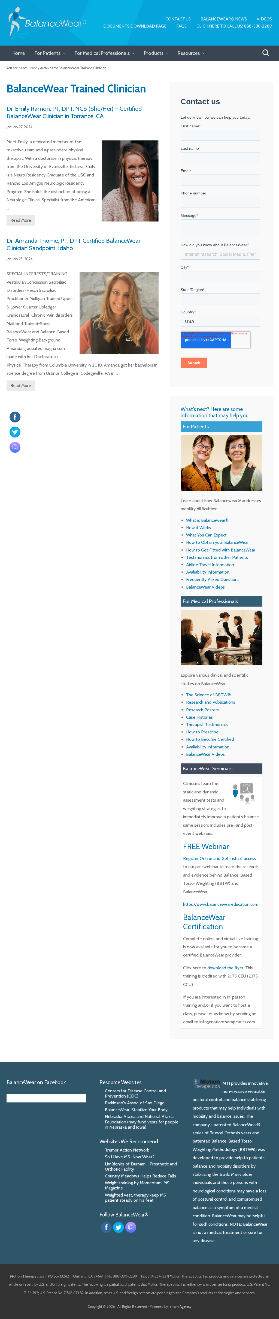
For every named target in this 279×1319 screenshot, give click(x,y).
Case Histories (199, 717)
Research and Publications (210, 702)
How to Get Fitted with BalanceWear (220, 550)
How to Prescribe (202, 732)
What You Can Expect (206, 535)
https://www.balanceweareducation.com (220, 904)
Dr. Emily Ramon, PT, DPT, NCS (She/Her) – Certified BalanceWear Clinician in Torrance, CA (74, 112)
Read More (20, 222)
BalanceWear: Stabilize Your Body (136, 1109)
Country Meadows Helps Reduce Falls (140, 1176)
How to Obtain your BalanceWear (217, 542)
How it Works (198, 527)
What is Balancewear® (207, 520)
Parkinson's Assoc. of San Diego (135, 1102)
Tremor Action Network (127, 1150)
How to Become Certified (210, 739)
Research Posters (202, 709)
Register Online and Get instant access (219, 858)
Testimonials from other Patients (217, 557)
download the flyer (225, 967)
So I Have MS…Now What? (129, 1156)
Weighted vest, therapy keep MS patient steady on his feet (135, 1197)
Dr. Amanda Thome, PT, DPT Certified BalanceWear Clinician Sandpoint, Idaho (74, 244)
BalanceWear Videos (205, 587)
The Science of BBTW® (208, 694)
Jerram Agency (180, 1307)
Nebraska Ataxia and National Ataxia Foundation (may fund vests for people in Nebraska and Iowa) (141, 1121)
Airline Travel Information (210, 564)
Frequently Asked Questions (212, 579)
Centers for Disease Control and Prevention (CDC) (135, 1093)
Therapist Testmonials (207, 724)
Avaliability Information (207, 572)
